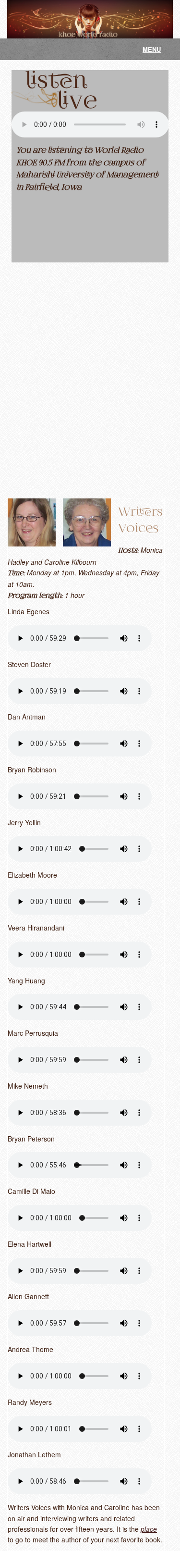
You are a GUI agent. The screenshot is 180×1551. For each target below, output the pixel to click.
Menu (152, 49)
